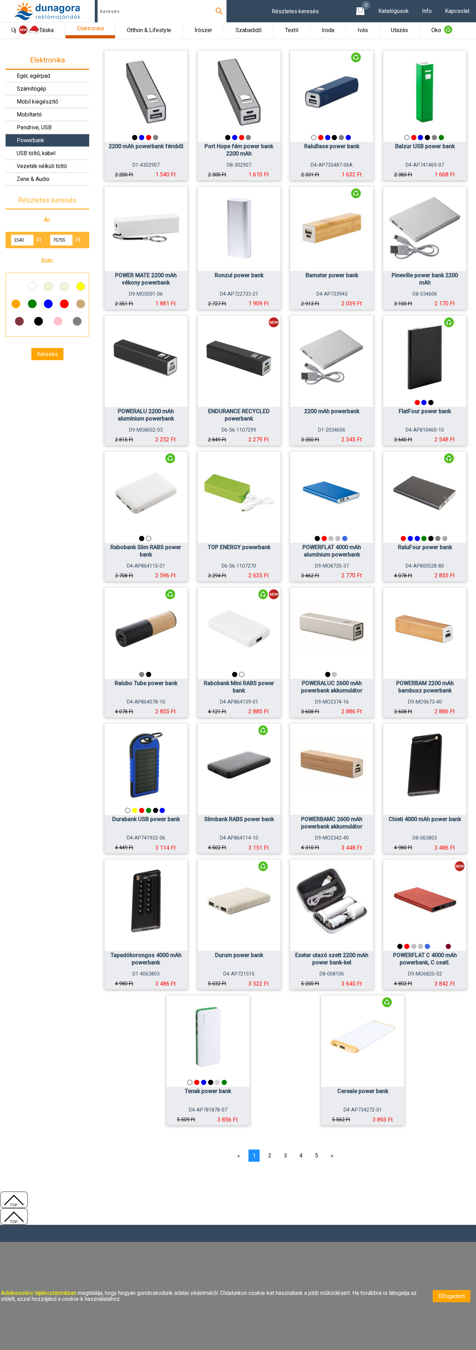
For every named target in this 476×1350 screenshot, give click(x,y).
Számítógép (31, 88)
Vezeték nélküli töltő (42, 166)
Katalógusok (393, 11)
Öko (436, 30)
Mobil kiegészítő (37, 101)
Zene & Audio (33, 179)
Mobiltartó (29, 114)
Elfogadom (451, 1296)
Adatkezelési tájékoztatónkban (39, 1293)
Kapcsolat (457, 11)
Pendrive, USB (34, 127)
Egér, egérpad (33, 76)
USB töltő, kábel (36, 153)
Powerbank (30, 140)
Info (427, 11)
